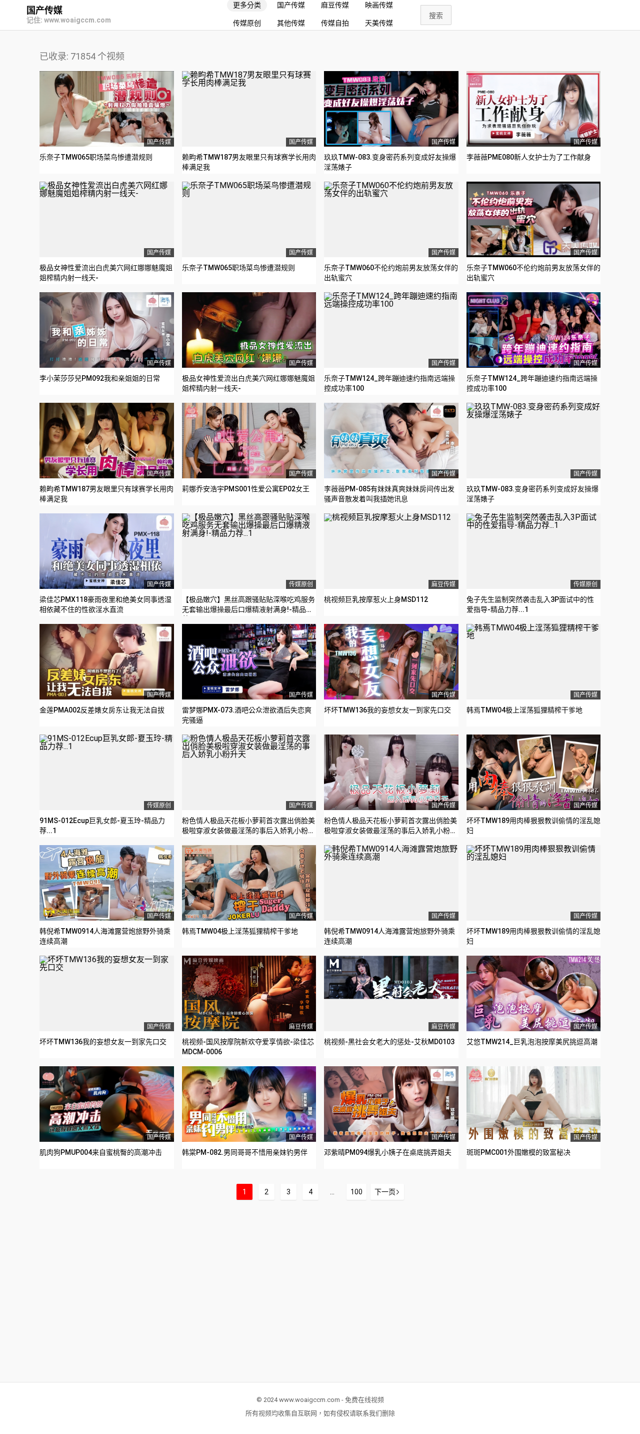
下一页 (385, 1192)
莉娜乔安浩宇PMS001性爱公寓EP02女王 (246, 489)
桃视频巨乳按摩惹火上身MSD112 (376, 599)
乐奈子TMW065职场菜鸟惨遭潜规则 (96, 157)
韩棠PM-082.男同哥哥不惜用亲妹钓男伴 (245, 1152)
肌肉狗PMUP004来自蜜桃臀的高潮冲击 (101, 1152)
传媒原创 (247, 23)
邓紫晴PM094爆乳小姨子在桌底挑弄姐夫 (388, 1152)
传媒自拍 (335, 23)
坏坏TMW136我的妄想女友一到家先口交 (387, 710)
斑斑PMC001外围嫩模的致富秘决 (518, 1152)
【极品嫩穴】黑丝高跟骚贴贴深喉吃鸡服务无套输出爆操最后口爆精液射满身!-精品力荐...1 (248, 609)
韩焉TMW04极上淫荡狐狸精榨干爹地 (524, 710)
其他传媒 (291, 23)
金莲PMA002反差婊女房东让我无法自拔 (102, 710)
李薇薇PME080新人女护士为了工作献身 (528, 157)
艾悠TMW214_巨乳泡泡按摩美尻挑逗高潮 (532, 1042)
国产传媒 (44, 10)
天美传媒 (379, 23)
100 (356, 1192)
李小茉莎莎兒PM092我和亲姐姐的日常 (100, 378)
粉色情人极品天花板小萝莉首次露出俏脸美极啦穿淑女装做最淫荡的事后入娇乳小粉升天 (248, 830)
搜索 (436, 16)
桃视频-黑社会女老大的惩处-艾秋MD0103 (389, 1042)
